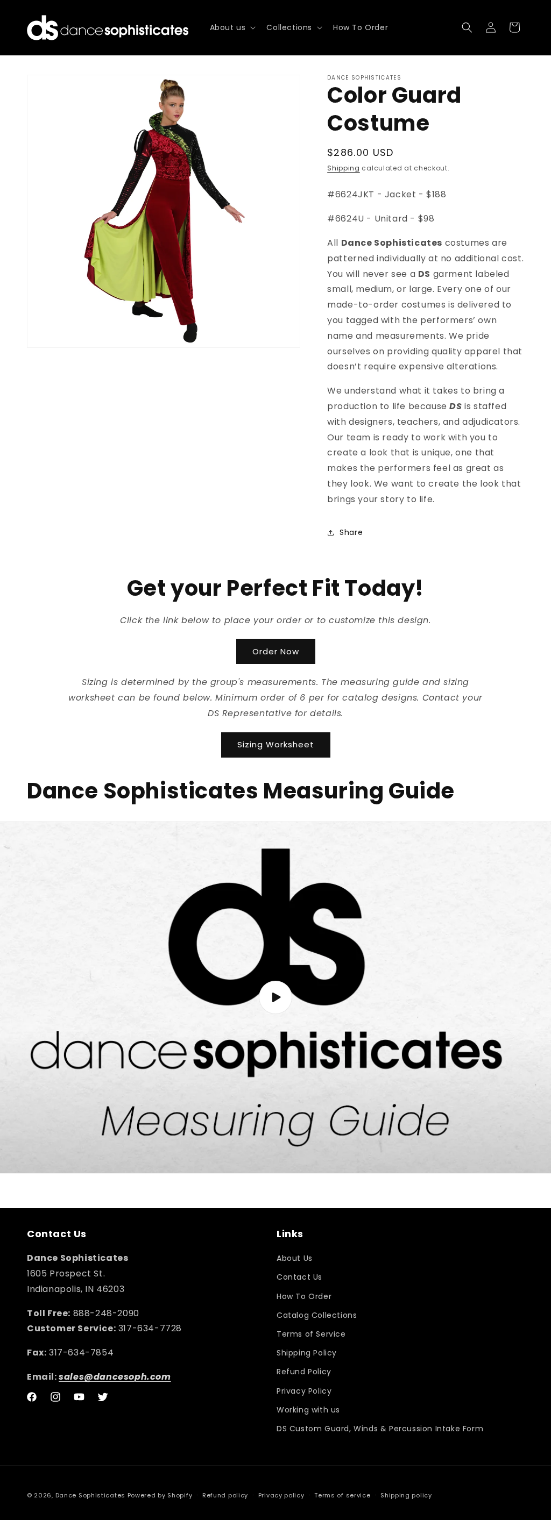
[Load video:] (275, 997)
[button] (231, 27)
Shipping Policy (307, 1352)
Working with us (308, 1409)
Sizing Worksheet (275, 744)
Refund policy (225, 1495)
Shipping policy (406, 1495)
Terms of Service (311, 1334)
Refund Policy (304, 1371)
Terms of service (342, 1495)
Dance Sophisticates (90, 1495)
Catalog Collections (317, 1315)
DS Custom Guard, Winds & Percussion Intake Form (380, 1428)
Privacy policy (281, 1495)
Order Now (275, 651)
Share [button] (351, 532)
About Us (295, 1258)
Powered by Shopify (160, 1495)
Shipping (343, 168)
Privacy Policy (304, 1391)
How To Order (304, 1296)
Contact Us (299, 1277)
